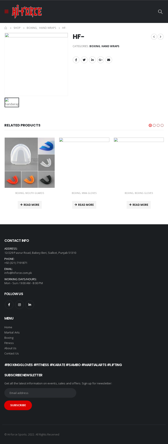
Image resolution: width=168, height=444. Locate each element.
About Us (10, 348)
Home (8, 327)
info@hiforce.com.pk (18, 273)
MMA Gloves (89, 193)
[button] (150, 125)
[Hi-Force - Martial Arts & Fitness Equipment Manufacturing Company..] (26, 12)
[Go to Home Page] (5, 28)
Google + (100, 59)
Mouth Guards (34, 193)
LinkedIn (92, 59)
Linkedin (29, 304)
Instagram (19, 304)
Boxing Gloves (144, 193)
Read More (31, 205)
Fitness (9, 343)
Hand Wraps (110, 46)
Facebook (76, 59)
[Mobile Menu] (7, 11)
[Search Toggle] (160, 11)
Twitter (84, 59)
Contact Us (11, 353)
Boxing (94, 46)
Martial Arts (12, 332)
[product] (30, 163)
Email (108, 59)
